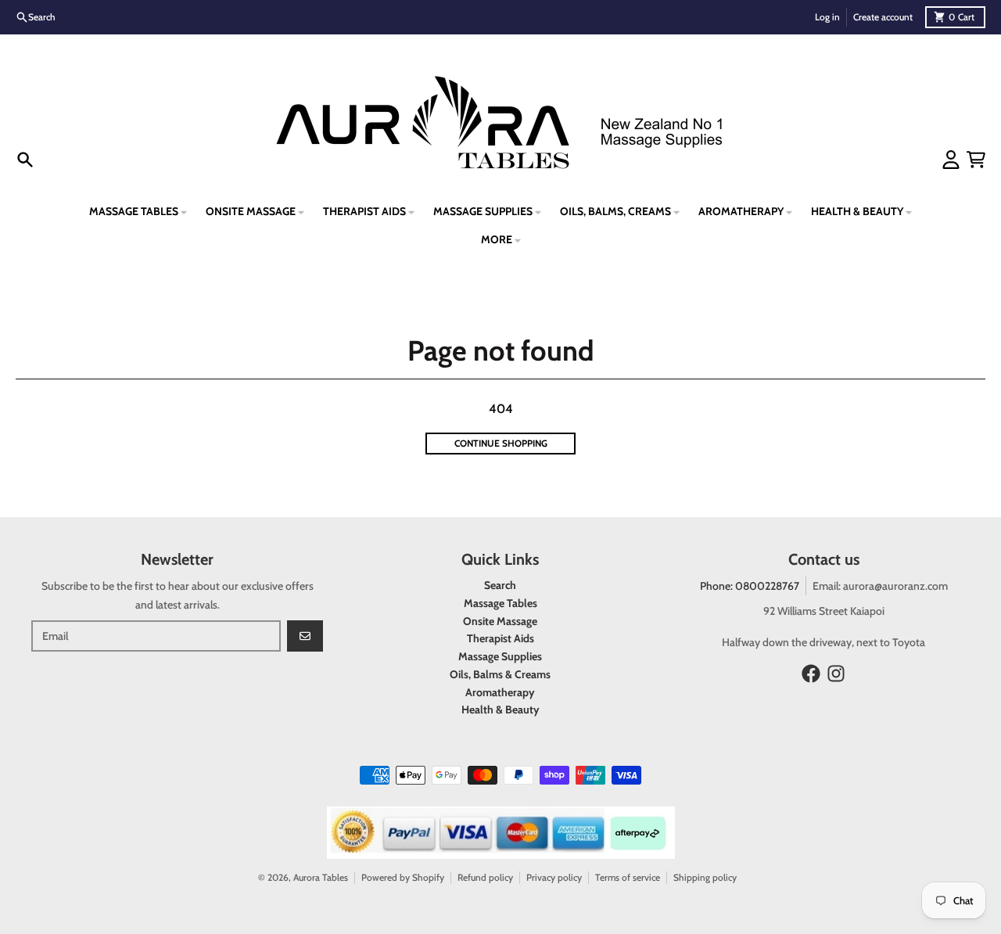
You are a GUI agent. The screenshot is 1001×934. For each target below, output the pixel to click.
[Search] (25, 159)
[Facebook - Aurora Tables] (811, 673)
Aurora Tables (320, 877)
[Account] (951, 159)
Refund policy (485, 877)
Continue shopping (500, 443)
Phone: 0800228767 (749, 586)
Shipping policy (705, 877)
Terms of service (627, 877)
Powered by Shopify (402, 877)
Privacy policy (554, 877)
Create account (883, 17)
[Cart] (976, 159)
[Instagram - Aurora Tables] (836, 673)
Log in (827, 17)
